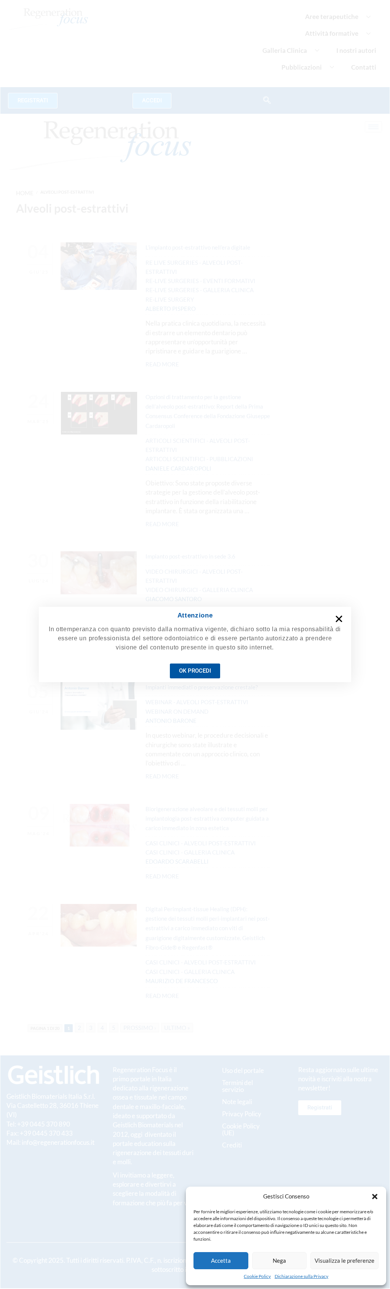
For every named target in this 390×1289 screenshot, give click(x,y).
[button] (375, 1196)
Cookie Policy (257, 1276)
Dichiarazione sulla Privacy (301, 1276)
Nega (279, 1260)
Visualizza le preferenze (344, 1260)
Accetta (221, 1260)
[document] (195, 644)
